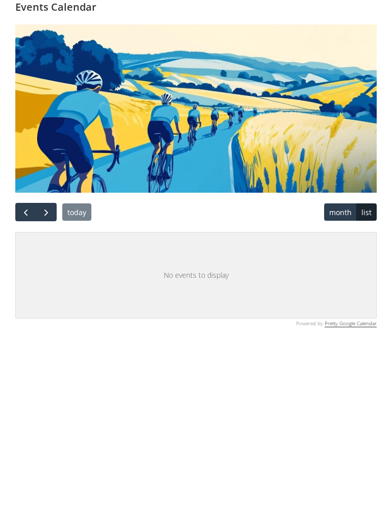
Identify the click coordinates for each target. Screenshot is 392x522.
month (340, 212)
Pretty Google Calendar (351, 323)
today (76, 212)
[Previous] (25, 212)
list (366, 212)
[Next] (46, 212)
